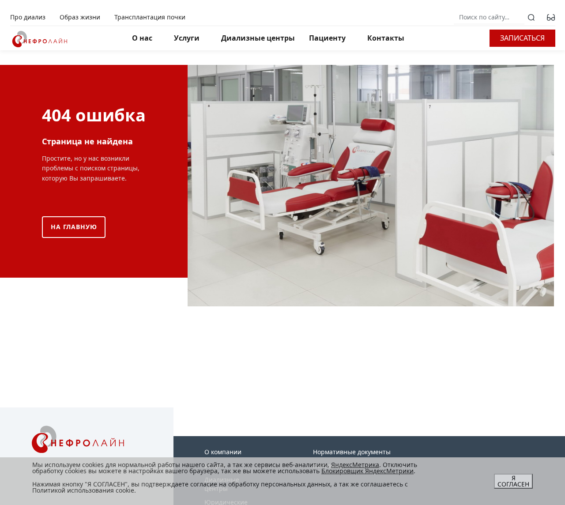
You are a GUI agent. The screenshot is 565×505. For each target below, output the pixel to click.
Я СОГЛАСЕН (513, 481)
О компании (222, 452)
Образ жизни (80, 17)
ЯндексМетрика (355, 464)
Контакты (385, 38)
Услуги (187, 38)
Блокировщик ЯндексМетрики (367, 471)
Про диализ (27, 17)
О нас (142, 38)
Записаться (522, 38)
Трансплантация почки (149, 17)
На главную (74, 226)
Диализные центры (258, 38)
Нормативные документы (352, 452)
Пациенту (327, 38)
